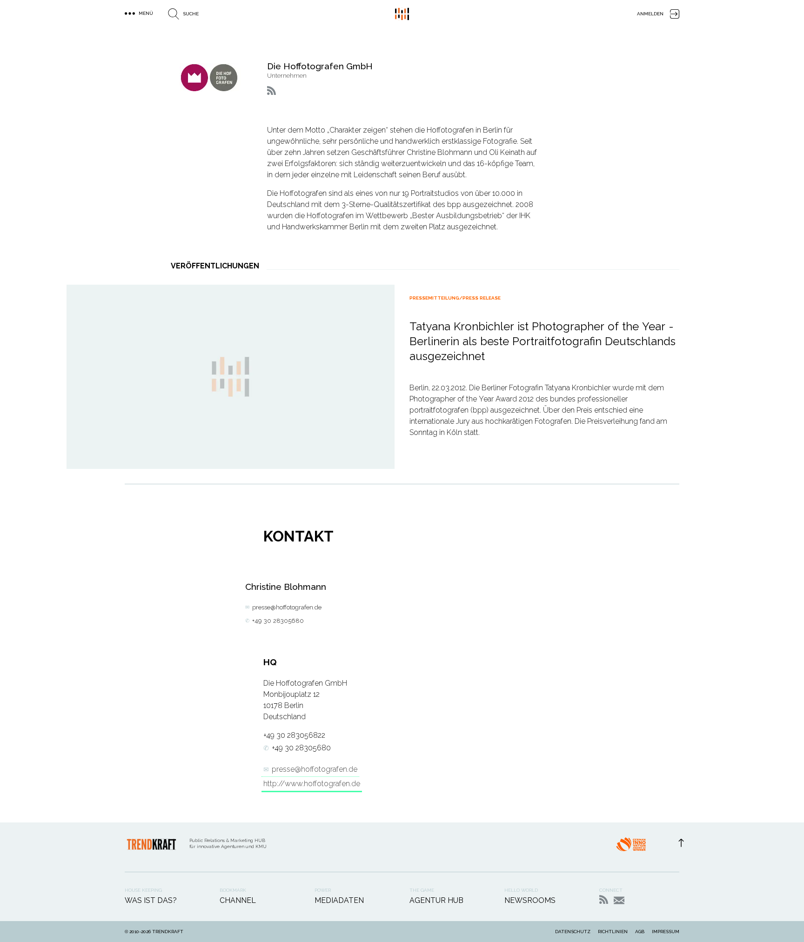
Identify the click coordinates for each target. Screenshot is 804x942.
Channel (238, 900)
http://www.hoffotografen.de (311, 783)
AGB (639, 931)
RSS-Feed (603, 899)
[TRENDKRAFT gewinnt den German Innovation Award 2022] (631, 847)
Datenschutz (572, 931)
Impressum (665, 931)
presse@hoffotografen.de (287, 607)
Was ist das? (151, 900)
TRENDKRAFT (167, 931)
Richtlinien (613, 931)
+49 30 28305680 (278, 620)
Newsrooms (530, 900)
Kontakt (619, 900)
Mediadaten (339, 900)
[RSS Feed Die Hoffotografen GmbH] (271, 90)
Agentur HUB (436, 900)
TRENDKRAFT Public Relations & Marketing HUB (402, 13)
